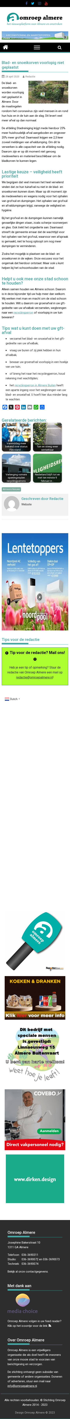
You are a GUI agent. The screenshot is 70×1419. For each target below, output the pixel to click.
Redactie (30, 76)
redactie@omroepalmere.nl (34, 677)
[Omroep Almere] (5, 47)
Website (26, 504)
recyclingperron (23, 312)
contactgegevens (37, 1271)
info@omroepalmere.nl (22, 1386)
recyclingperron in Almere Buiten (35, 385)
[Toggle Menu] (37, 47)
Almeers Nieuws (11, 489)
